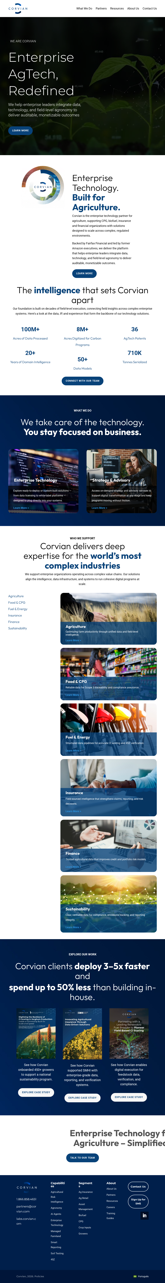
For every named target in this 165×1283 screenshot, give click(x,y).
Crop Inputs (85, 1227)
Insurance (15, 615)
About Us (133, 8)
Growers (83, 1233)
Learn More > (21, 507)
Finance (13, 622)
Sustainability (17, 628)
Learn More (20, 130)
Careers (111, 1207)
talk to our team (82, 1157)
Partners (101, 8)
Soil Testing (57, 1253)
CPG (81, 1221)
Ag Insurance (86, 1192)
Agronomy (56, 1207)
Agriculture (16, 596)
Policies (39, 1276)
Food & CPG (16, 602)
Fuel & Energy (17, 609)
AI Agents (56, 1214)
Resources (117, 8)
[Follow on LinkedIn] (145, 1216)
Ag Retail (83, 1198)
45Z (53, 1259)
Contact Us (150, 8)
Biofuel (82, 1215)
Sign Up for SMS (138, 1201)
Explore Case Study (36, 1092)
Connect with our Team (82, 380)
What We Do (84, 8)
